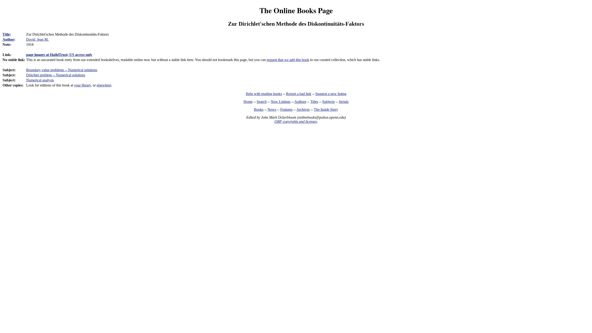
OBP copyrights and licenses (295, 121)
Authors (300, 102)
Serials (343, 102)
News (272, 109)
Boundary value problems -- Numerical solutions (61, 70)
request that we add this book (288, 60)
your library (82, 85)
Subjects (328, 102)
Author (8, 39)
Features (286, 109)
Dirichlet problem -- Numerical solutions (55, 75)
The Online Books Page (296, 10)
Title (6, 34)
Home (248, 102)
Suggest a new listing (330, 94)
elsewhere (104, 85)
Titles (314, 102)
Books (258, 109)
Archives (303, 109)
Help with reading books (264, 94)
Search (262, 102)
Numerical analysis (40, 80)
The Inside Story (326, 109)
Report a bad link (298, 94)
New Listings (280, 102)
